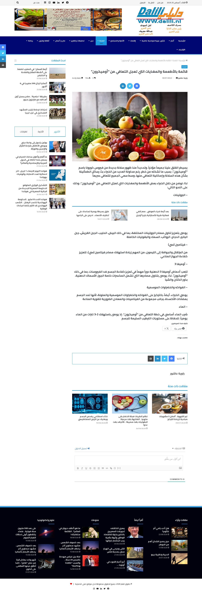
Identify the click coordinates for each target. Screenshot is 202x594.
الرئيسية (181, 40)
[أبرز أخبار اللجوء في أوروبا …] (135, 565)
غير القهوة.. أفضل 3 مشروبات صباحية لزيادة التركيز (173, 417)
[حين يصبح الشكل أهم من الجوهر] (179, 545)
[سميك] (78, 468)
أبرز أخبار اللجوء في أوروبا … (116, 563)
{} (115, 468)
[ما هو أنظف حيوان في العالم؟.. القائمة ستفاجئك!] (91, 532)
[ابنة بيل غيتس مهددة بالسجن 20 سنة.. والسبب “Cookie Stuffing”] (91, 560)
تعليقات (23, 131)
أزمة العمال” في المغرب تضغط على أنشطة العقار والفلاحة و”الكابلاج (32, 72)
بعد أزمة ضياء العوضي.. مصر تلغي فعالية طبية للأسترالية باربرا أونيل (152, 213)
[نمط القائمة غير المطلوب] (99, 468)
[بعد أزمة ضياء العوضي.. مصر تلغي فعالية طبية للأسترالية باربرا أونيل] (179, 215)
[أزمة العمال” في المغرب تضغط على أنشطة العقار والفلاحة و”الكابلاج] (57, 73)
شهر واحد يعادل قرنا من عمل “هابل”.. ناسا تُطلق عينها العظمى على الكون (25, 564)
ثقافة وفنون (44, 40)
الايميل (142, 2)
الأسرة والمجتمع (117, 40)
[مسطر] (86, 468)
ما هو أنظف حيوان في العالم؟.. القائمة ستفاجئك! (69, 531)
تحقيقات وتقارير (77, 40)
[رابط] (111, 468)
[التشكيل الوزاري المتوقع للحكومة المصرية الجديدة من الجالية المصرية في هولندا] (57, 189)
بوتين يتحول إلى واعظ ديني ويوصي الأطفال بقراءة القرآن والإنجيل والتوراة (33, 146)
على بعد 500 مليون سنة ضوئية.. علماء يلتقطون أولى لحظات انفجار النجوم (26, 532)
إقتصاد (133, 40)
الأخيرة (41, 131)
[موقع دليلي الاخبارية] (160, 21)
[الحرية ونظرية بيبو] (179, 558)
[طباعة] (151, 359)
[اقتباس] (103, 468)
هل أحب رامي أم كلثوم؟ (161, 529)
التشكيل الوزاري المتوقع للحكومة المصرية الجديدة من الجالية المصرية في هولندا (32, 188)
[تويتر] (130, 86)
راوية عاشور (183, 78)
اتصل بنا (151, 2)
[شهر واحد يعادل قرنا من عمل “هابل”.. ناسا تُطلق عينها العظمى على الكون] (46, 563)
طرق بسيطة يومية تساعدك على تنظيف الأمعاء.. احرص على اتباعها (92, 213)
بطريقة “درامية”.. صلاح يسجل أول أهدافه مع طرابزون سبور (31, 98)
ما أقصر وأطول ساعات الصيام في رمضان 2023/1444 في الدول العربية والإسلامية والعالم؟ (31, 160)
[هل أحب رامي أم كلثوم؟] (179, 532)
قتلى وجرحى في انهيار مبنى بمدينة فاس (114, 550)
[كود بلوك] (107, 468)
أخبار (172, 40)
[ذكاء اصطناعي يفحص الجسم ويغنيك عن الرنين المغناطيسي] (90, 404)
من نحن (160, 2)
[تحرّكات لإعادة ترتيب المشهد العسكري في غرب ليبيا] (57, 113)
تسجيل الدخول (81, 448)
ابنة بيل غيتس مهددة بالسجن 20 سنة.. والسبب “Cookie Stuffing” (69, 561)
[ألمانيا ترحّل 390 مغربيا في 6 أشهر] (57, 87)
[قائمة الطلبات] (94, 468)
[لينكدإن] (123, 86)
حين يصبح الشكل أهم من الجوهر (158, 542)
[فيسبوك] (137, 86)
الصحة (102, 40)
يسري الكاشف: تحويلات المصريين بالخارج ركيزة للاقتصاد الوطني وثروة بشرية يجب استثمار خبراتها (114, 534)
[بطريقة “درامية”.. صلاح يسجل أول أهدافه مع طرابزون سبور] (57, 100)
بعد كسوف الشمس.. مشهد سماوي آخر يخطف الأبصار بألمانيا (69, 546)
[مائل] (82, 468)
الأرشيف (181, 49)
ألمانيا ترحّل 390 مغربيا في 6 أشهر (33, 84)
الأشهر (57, 131)
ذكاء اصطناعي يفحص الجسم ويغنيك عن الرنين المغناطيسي (93, 417)
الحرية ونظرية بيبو (160, 554)
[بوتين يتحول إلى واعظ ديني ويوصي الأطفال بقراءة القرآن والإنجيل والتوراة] (57, 146)
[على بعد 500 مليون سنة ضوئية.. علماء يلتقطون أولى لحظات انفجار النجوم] (46, 532)
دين (91, 40)
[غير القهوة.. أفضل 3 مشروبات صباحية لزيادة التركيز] (170, 404)
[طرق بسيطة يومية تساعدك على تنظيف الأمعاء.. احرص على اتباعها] (119, 215)
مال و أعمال (60, 40)
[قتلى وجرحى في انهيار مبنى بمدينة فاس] (135, 552)
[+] (119, 468)
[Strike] (90, 468)
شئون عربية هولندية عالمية (153, 40)
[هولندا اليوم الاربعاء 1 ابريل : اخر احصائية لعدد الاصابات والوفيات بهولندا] (57, 175)
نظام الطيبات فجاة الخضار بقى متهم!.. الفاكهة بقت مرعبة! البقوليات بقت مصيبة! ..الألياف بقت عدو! (130, 420)
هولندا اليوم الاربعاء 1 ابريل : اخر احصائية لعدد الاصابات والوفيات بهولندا (31, 174)
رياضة (30, 40)
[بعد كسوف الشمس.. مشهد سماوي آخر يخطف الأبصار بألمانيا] (91, 546)
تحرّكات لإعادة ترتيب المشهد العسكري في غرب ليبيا (33, 111)
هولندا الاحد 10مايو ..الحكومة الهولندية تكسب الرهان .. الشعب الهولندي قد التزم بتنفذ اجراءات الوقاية (31, 204)
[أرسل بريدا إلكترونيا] (177, 78)
